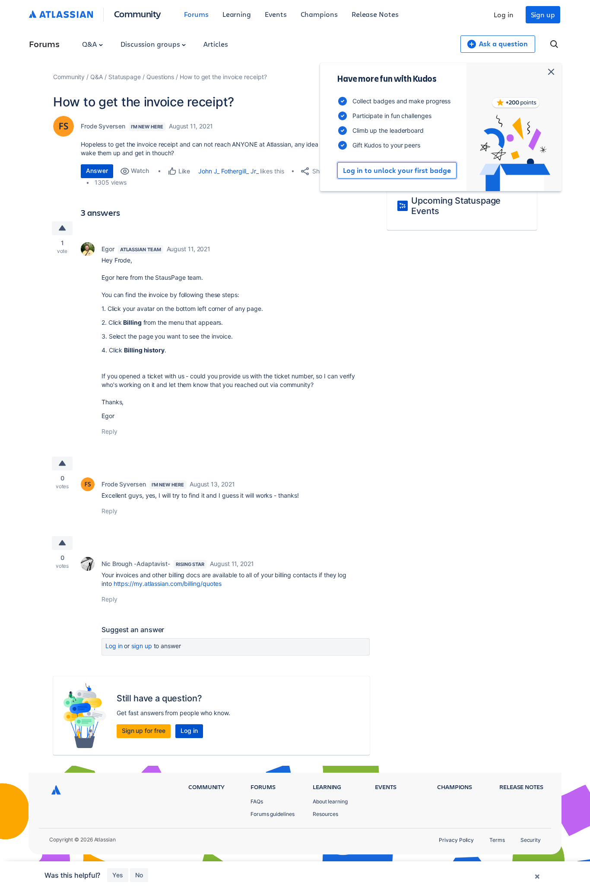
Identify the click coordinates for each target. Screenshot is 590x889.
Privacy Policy (456, 840)
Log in (504, 14)
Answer (97, 170)
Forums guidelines (273, 814)
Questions (160, 76)
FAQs (257, 801)
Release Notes (375, 14)
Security (530, 840)
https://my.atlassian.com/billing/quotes (168, 583)
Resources (325, 814)
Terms (497, 840)
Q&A (90, 43)
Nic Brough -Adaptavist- (136, 563)
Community (137, 13)
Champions (319, 14)
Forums (196, 14)
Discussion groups (151, 43)
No (139, 875)
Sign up (543, 14)
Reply (109, 431)
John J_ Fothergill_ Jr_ (228, 171)
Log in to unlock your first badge (397, 170)
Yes (117, 875)
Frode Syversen (103, 126)
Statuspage (124, 76)
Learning (236, 14)
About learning (330, 801)
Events (276, 14)
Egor (108, 249)
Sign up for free (143, 730)
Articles (215, 43)
